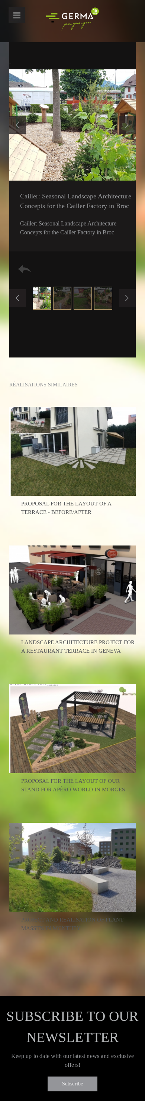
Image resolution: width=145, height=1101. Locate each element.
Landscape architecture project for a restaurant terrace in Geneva (78, 646)
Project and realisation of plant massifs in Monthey (72, 924)
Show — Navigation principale (17, 15)
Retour (24, 269)
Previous (17, 125)
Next (127, 125)
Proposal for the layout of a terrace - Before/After (66, 508)
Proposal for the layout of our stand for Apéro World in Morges (73, 785)
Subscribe (72, 1084)
